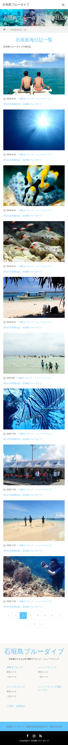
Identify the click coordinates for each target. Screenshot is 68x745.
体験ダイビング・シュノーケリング (35, 99)
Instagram (33, 735)
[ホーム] (4, 28)
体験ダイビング (15, 667)
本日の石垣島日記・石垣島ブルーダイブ (22, 104)
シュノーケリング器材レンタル (49, 688)
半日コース (12, 672)
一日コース (12, 677)
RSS (40, 735)
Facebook (27, 735)
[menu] (63, 4)
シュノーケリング (47, 667)
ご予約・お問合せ (16, 706)
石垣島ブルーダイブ (15, 4)
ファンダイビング (16, 686)
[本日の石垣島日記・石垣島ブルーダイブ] (34, 73)
